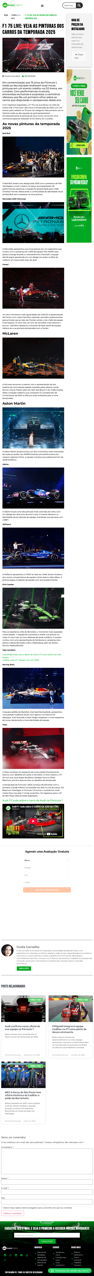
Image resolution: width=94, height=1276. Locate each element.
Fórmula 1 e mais (15, 17)
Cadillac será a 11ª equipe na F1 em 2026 (20, 660)
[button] (42, 6)
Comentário (7, 1147)
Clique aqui (79, 56)
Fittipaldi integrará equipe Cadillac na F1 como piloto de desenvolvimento (69, 1029)
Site (3, 1198)
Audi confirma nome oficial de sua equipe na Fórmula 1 (22, 1028)
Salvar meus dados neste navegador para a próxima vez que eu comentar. (37, 1208)
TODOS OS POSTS (24, 968)
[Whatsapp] (4, 1260)
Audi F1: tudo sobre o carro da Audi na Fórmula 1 (32, 800)
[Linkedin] (15, 1255)
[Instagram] (10, 1255)
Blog (6, 15)
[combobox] (69, 5)
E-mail (5, 1188)
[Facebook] (4, 1255)
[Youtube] (21, 1255)
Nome (4, 1178)
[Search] (79, 5)
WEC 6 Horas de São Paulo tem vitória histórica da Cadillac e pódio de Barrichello (23, 1095)
